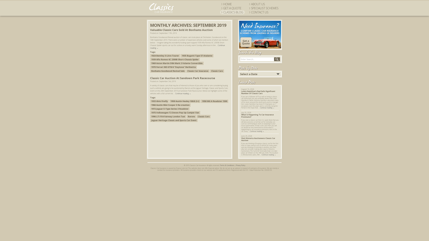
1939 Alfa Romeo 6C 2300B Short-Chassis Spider (175, 59)
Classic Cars (217, 71)
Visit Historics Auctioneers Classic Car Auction (258, 139)
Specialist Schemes (264, 8)
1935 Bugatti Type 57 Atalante (197, 55)
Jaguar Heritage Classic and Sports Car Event (174, 120)
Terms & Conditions (227, 165)
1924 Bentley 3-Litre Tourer (165, 55)
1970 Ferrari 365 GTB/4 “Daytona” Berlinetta (173, 67)
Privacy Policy (240, 165)
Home (227, 4)
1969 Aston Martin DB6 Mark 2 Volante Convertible (177, 63)
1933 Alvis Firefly (159, 101)
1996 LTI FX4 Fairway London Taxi (168, 116)
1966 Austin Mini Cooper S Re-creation (170, 105)
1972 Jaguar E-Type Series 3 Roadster (169, 108)
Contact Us (259, 12)
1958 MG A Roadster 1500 (214, 101)
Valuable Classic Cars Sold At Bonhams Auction (181, 30)
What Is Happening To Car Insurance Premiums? (257, 115)
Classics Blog (233, 12)
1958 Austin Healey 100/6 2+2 (184, 101)
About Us (258, 4)
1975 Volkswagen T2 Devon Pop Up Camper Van (175, 112)
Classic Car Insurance (197, 71)
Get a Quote (232, 8)
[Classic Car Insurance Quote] (260, 48)
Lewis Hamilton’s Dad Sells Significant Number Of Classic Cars (258, 92)
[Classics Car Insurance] (161, 13)
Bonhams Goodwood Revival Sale (168, 71)
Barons (191, 116)
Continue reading (183, 93)
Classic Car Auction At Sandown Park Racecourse (182, 78)
